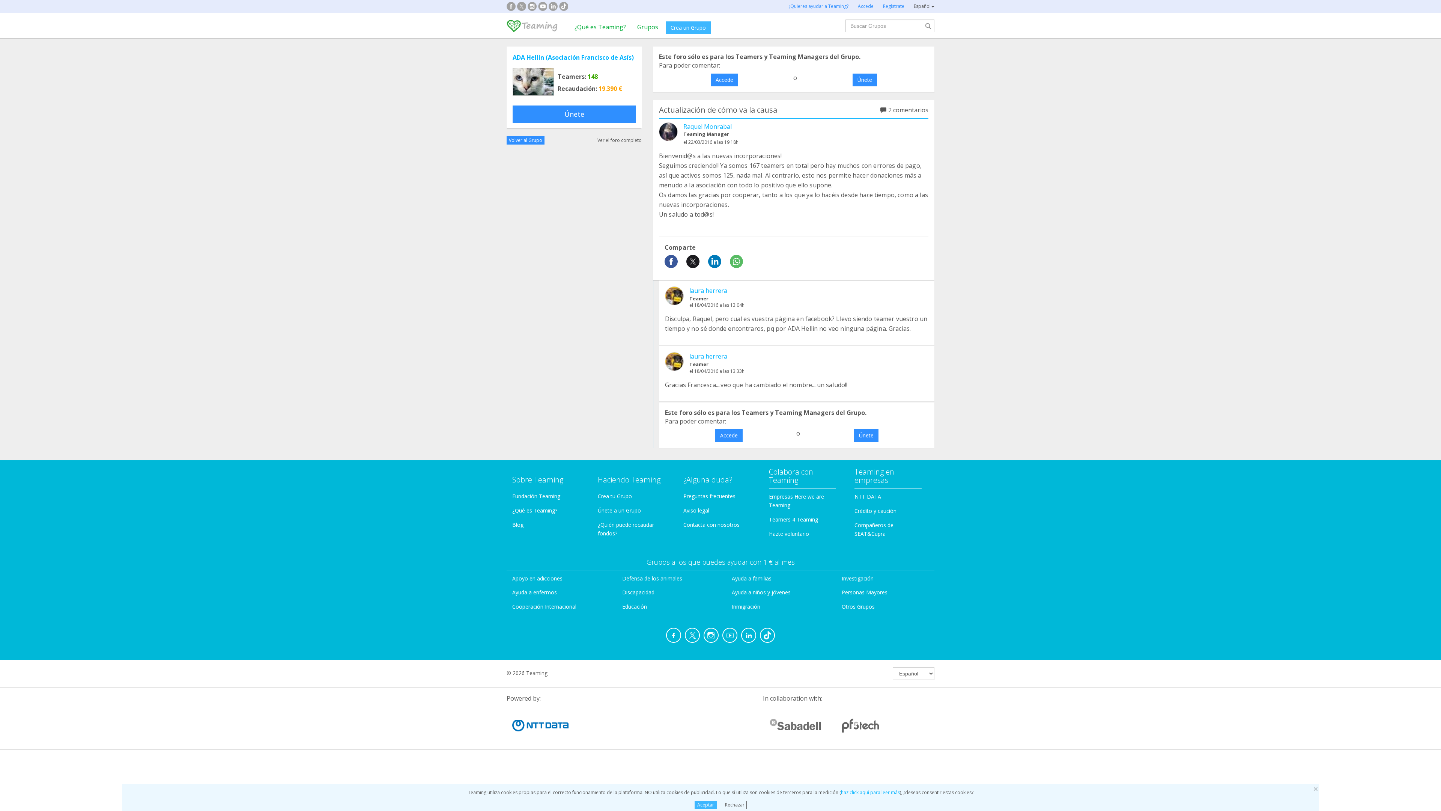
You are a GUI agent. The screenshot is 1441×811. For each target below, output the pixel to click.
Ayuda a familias (752, 578)
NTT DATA (867, 496)
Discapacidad (638, 592)
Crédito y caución (875, 510)
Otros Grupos (858, 606)
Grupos (647, 27)
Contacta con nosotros (711, 524)
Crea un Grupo (688, 27)
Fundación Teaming (536, 496)
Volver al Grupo (525, 140)
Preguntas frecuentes (709, 496)
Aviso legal (696, 510)
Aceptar (705, 805)
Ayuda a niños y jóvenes (761, 592)
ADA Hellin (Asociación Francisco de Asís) (573, 57)
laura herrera (708, 290)
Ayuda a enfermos (534, 592)
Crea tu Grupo (615, 496)
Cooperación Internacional (544, 606)
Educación (634, 606)
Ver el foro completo (619, 140)
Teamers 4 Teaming (793, 519)
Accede (724, 79)
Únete (574, 114)
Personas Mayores (864, 592)
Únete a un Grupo (619, 510)
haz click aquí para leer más (870, 792)
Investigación (858, 578)
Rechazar (735, 805)
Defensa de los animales (652, 578)
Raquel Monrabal (707, 126)
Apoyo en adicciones (537, 578)
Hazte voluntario (789, 533)
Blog (517, 524)
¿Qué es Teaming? (600, 27)
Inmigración (746, 606)
